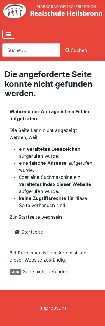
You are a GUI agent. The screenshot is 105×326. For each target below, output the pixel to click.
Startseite (31, 232)
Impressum (52, 308)
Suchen (79, 50)
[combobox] (31, 50)
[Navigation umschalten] (8, 34)
